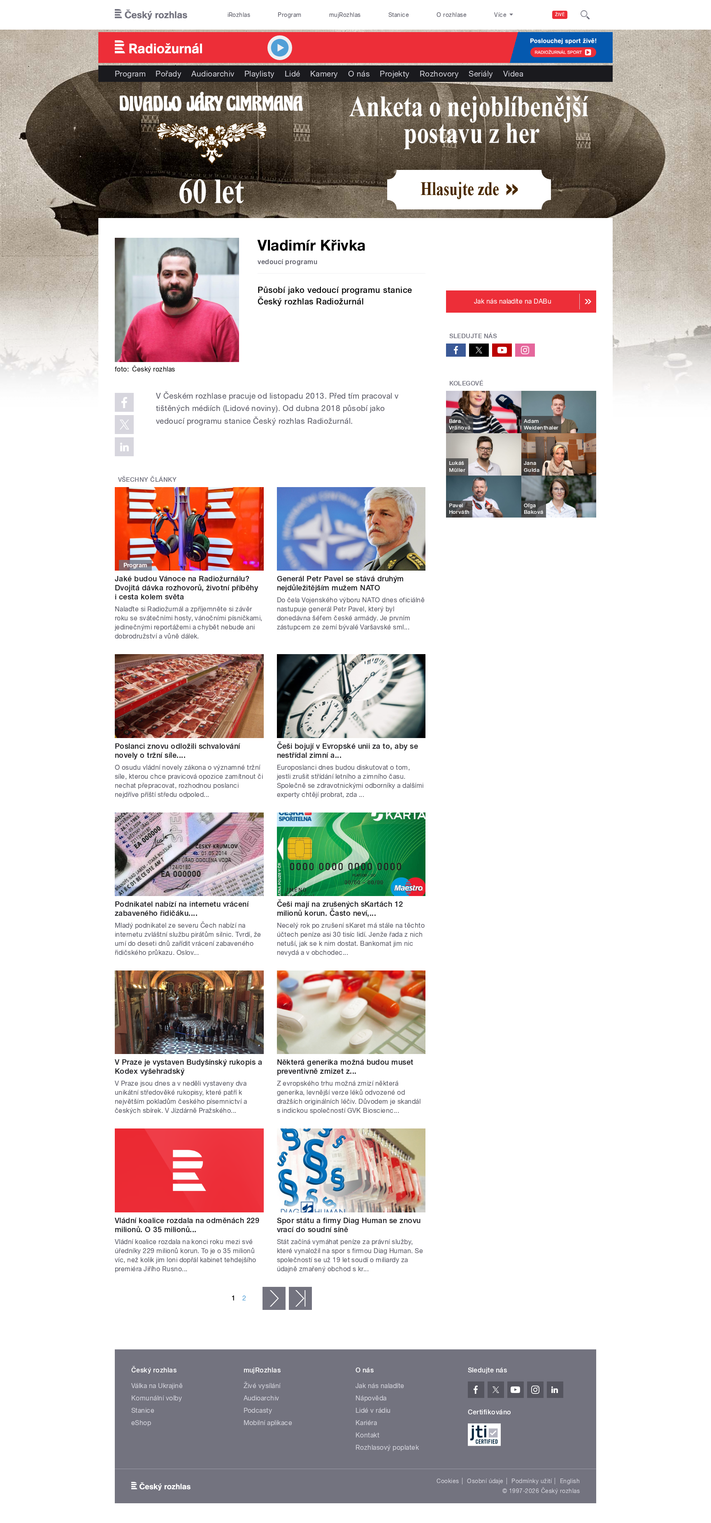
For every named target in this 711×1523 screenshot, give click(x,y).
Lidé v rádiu (373, 1410)
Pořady (168, 73)
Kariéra (366, 1423)
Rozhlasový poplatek (387, 1447)
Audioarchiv (212, 73)
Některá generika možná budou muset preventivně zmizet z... (345, 1066)
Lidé (292, 73)
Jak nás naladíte (380, 1386)
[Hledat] (585, 15)
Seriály (481, 73)
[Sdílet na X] (124, 424)
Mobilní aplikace (268, 1423)
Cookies (448, 1481)
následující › (274, 1298)
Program (289, 15)
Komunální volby (156, 1398)
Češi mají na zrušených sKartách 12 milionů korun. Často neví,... (340, 908)
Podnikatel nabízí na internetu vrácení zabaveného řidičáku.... (182, 908)
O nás (359, 73)
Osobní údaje (485, 1481)
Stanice (398, 15)
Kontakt (367, 1435)
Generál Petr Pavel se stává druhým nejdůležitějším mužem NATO (340, 583)
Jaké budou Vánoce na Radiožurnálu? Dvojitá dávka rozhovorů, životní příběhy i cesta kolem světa (186, 587)
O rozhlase (452, 15)
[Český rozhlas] (151, 15)
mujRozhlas (345, 15)
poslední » (300, 1298)
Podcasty (258, 1410)
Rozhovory (439, 73)
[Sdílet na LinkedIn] (124, 446)
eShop (141, 1423)
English (570, 1481)
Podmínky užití (531, 1481)
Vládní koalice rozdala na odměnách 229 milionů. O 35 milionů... (187, 1225)
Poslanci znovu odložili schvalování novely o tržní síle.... (177, 750)
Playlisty (259, 73)
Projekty (395, 73)
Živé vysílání (262, 1386)
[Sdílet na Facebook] (124, 402)
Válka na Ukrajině (157, 1386)
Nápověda (371, 1398)
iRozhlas (239, 15)
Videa (513, 73)
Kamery (324, 73)
